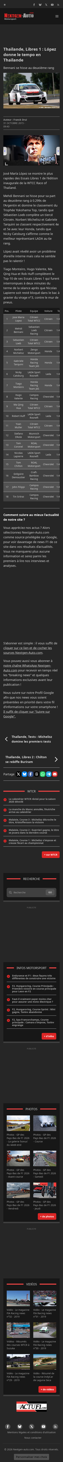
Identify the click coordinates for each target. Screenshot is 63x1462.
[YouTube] (52, 5)
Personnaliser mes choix (31, 1457)
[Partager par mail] (54, 774)
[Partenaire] (31, 1407)
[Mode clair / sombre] (5, 5)
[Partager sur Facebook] (30, 774)
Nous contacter (32, 1437)
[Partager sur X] (18, 774)
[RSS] (58, 5)
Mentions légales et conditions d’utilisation (31, 1432)
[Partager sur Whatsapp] (42, 774)
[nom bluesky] (40, 5)
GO (50, 892)
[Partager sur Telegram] (48, 774)
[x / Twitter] (46, 5)
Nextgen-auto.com (23, 1449)
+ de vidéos (47, 1389)
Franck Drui (20, 119)
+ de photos (47, 1216)
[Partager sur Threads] (36, 774)
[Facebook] (34, 5)
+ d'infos (49, 1036)
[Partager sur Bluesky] (24, 774)
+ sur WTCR (50, 854)
